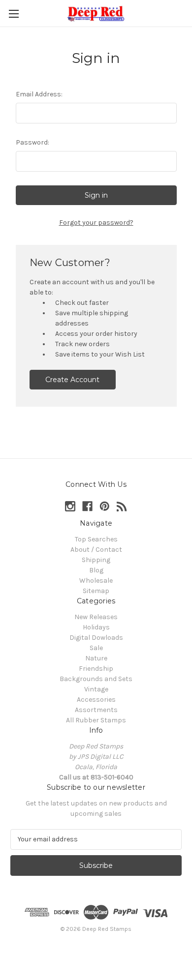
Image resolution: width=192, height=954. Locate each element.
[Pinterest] (104, 506)
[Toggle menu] (13, 13)
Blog (96, 570)
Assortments (96, 710)
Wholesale (96, 580)
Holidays (96, 627)
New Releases (96, 617)
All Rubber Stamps (96, 720)
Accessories (96, 699)
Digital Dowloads (96, 637)
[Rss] (122, 506)
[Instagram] (70, 506)
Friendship (96, 668)
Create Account (72, 379)
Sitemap (96, 591)
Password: (32, 142)
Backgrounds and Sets (96, 679)
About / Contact (96, 549)
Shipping (96, 560)
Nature (96, 658)
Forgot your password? (96, 222)
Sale (96, 648)
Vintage (96, 689)
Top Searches (96, 539)
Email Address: (39, 94)
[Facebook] (87, 506)
